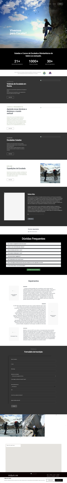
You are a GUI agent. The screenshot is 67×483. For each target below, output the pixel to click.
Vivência (29, 3)
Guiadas (39, 3)
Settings (50, 480)
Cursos (34, 3)
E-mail (12, 364)
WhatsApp (18, 384)
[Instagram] (9, 475)
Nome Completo (14, 359)
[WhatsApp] (15, 475)
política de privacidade (34, 480)
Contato (54, 3)
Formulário (49, 3)
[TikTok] (13, 475)
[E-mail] (17, 475)
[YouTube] (11, 475)
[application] (35, 4)
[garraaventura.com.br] (7, 4)
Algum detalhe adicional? (15, 400)
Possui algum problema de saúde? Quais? (18, 390)
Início (25, 3)
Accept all (59, 480)
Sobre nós (44, 3)
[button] (1, 425)
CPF (17, 395)
